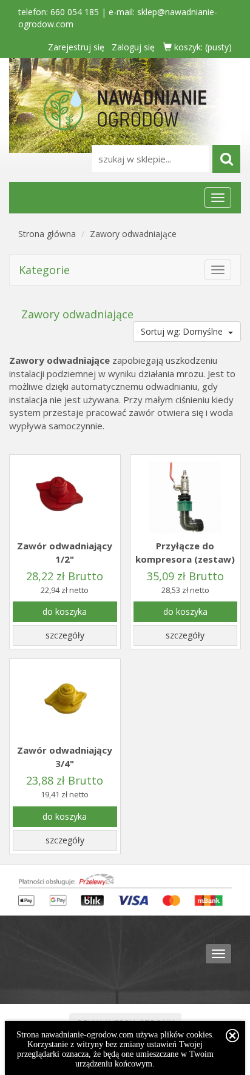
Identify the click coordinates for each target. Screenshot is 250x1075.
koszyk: (202, 47)
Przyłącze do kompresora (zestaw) (185, 552)
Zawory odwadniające (133, 233)
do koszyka (64, 611)
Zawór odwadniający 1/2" (64, 552)
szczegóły (65, 635)
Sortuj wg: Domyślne (183, 331)
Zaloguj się (133, 47)
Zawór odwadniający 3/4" (64, 756)
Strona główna (47, 233)
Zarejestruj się (76, 47)
